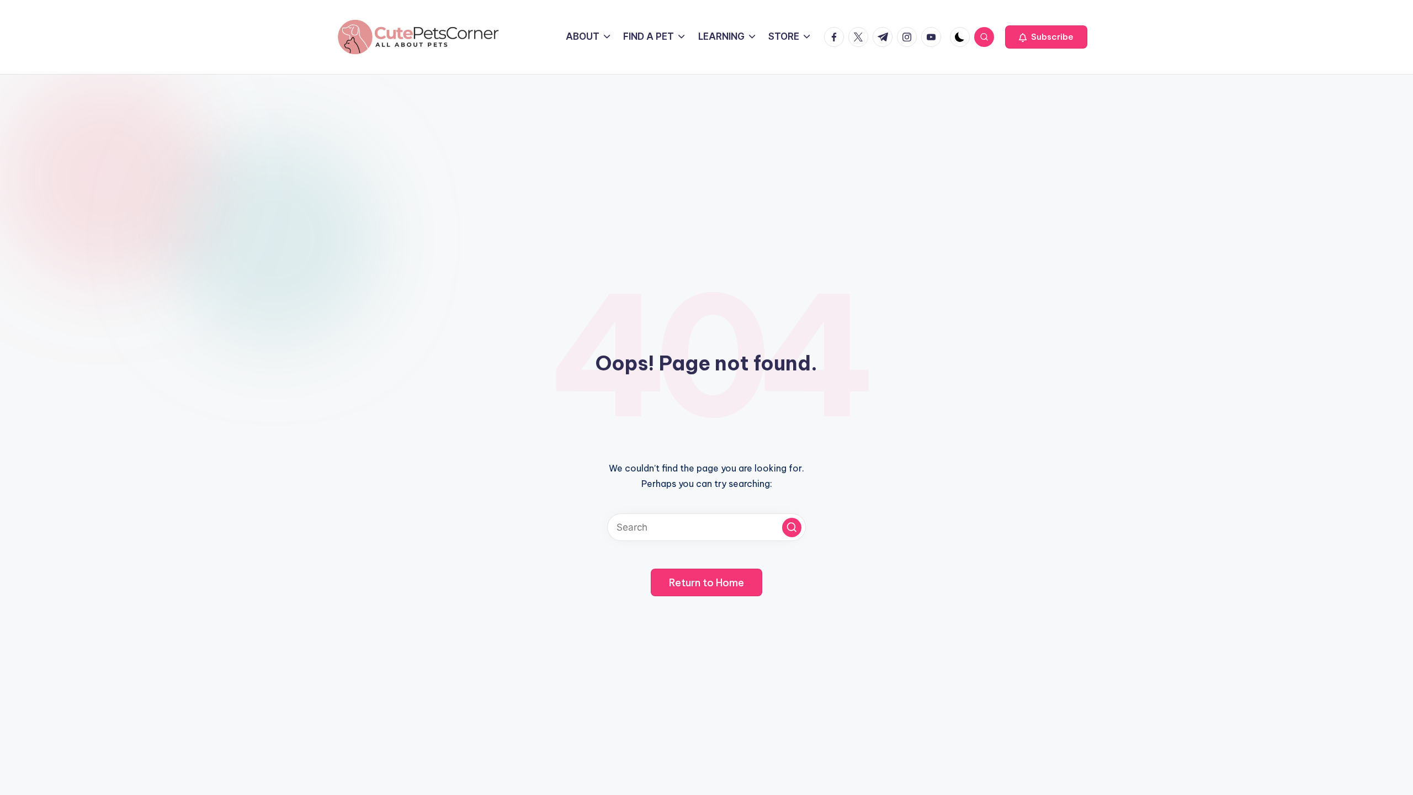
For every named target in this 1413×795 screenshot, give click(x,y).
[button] (1046, 37)
